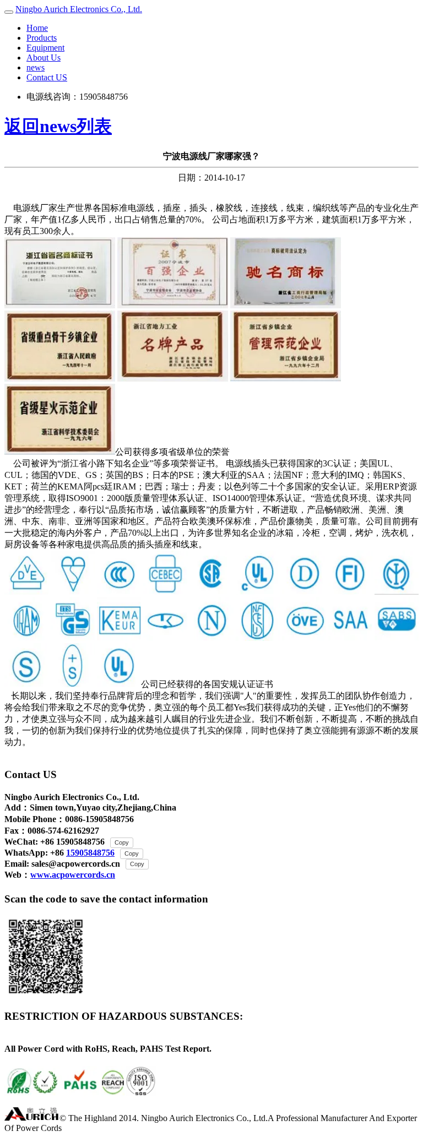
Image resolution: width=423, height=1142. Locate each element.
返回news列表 (58, 126)
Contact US (46, 77)
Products (41, 37)
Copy (122, 842)
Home (37, 27)
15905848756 (90, 852)
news (35, 67)
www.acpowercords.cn (72, 874)
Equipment (45, 47)
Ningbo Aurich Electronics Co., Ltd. (78, 9)
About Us (43, 57)
